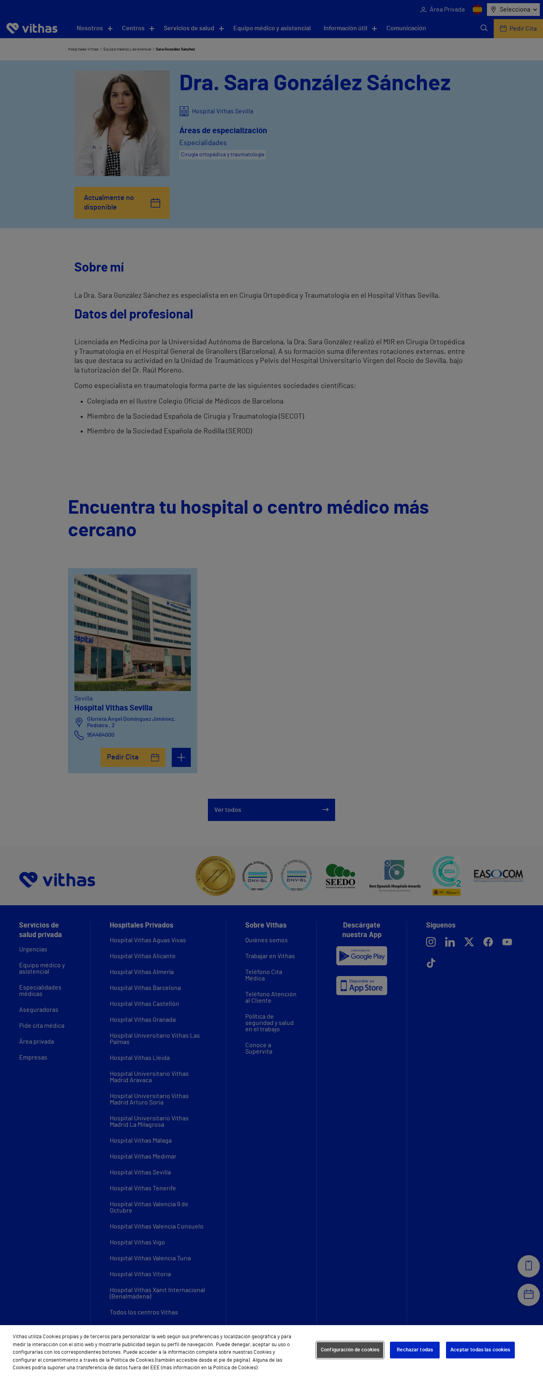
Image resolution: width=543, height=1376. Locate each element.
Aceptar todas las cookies (480, 1350)
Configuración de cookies (350, 1350)
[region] (271, 1350)
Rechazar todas (415, 1350)
